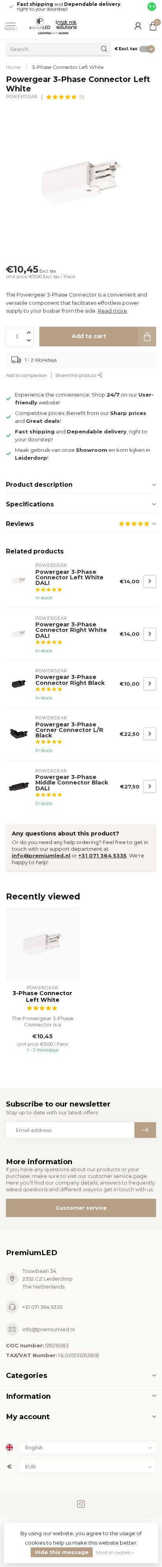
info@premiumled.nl (41, 855)
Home (13, 67)
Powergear (22, 97)
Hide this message (61, 1552)
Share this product (76, 375)
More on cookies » (115, 1552)
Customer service (81, 1208)
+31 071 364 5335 (102, 855)
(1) (81, 97)
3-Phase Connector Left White (68, 67)
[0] (153, 26)
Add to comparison (26, 375)
